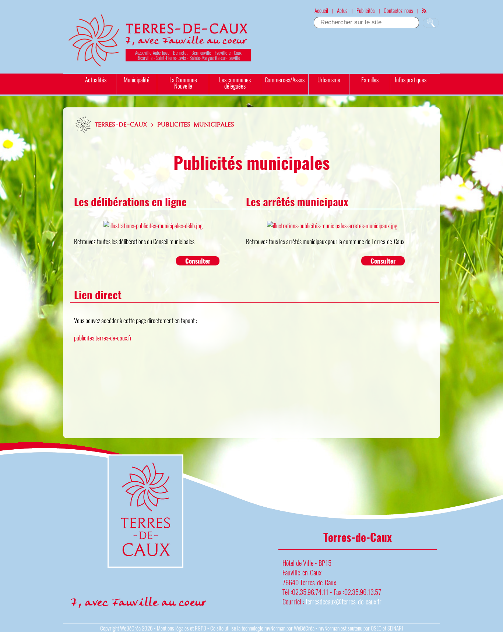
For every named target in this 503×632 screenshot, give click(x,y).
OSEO (376, 628)
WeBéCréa (130, 628)
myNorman (274, 628)
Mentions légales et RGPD (181, 628)
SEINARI (395, 628)
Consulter (197, 260)
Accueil (321, 10)
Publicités (365, 10)
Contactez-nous (398, 10)
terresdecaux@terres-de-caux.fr (343, 601)
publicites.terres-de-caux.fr (103, 337)
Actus (342, 10)
